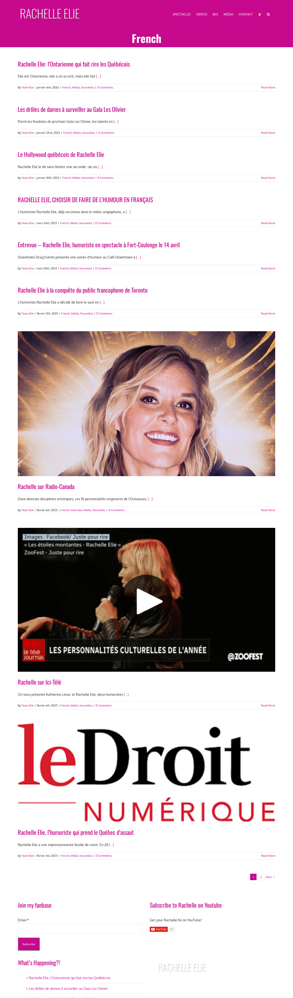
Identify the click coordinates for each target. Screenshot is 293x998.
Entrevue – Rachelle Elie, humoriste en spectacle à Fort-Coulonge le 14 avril (99, 244)
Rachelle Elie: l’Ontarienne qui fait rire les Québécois (74, 63)
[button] (268, 14)
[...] (98, 76)
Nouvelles (87, 87)
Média (76, 87)
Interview (76, 510)
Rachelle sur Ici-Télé (39, 681)
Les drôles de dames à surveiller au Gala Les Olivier (72, 109)
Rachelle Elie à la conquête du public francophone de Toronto (83, 290)
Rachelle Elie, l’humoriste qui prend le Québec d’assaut (76, 832)
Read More (268, 87)
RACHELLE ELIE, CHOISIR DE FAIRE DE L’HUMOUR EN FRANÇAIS (85, 199)
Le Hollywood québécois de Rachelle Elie (61, 154)
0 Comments (105, 87)
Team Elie (27, 87)
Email (23, 920)
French (66, 87)
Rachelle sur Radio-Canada (46, 486)
